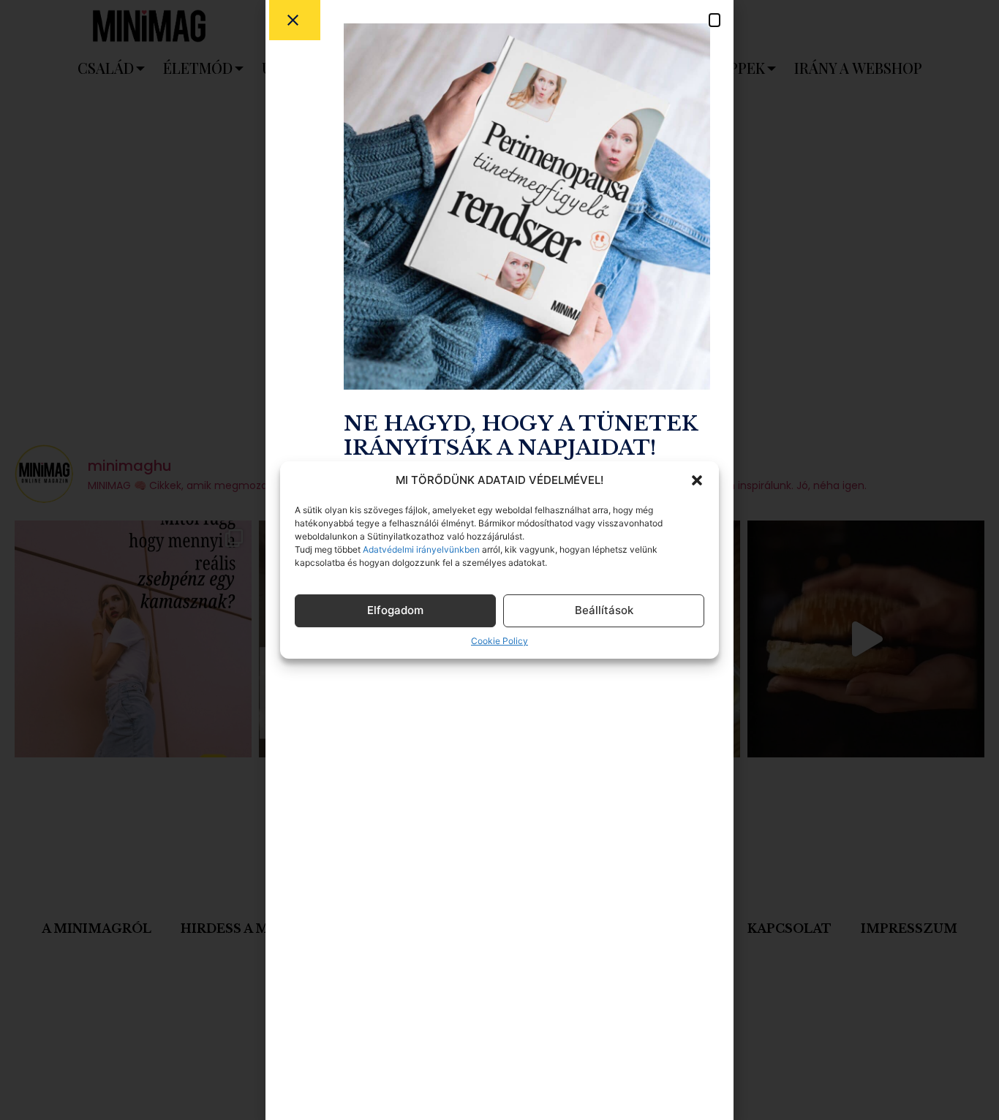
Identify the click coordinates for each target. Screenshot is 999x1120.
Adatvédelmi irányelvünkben (420, 549)
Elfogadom (395, 610)
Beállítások (604, 610)
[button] (697, 480)
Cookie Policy (499, 640)
